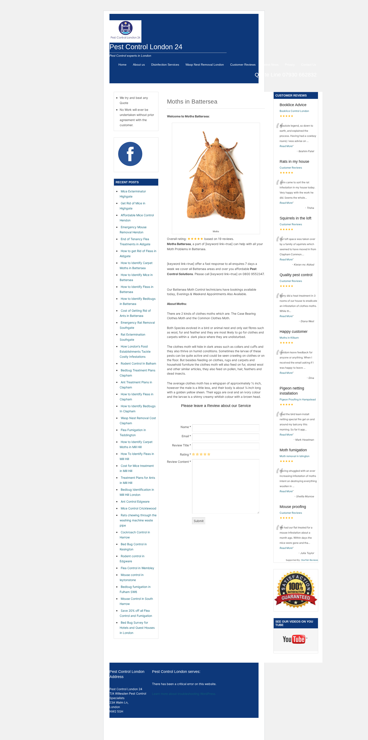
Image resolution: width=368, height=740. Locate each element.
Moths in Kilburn (289, 337)
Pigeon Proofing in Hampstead (298, 399)
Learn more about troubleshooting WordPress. (184, 693)
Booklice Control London (294, 111)
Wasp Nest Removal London (204, 64)
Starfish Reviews (309, 560)
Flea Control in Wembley (137, 568)
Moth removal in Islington (294, 456)
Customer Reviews (243, 64)
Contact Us (308, 64)
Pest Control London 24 (145, 47)
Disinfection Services (165, 64)
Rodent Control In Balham (138, 363)
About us (139, 64)
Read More (286, 146)
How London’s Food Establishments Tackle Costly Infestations (135, 351)
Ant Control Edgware (135, 501)
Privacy (290, 64)
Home (122, 64)
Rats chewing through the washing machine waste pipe (138, 520)
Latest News (270, 64)
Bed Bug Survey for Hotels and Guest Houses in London (137, 628)
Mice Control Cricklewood (138, 508)
